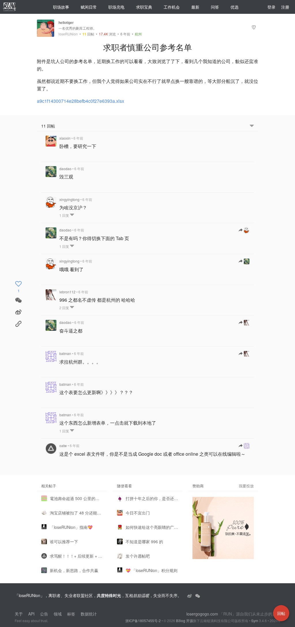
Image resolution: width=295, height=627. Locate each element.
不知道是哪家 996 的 (144, 541)
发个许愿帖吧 (138, 556)
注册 (285, 7)
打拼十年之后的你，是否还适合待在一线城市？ (152, 498)
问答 (215, 7)
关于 (19, 614)
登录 (271, 7)
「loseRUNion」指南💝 (71, 527)
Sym (254, 620)
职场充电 (116, 7)
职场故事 (61, 7)
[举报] (254, 28)
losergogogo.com (202, 614)
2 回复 (64, 307)
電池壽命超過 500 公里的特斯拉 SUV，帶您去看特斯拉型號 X (76, 498)
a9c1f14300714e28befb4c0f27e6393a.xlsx (80, 101)
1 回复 (64, 215)
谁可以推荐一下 (64, 541)
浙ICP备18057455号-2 (143, 620)
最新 (195, 7)
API (31, 614)
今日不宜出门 (138, 513)
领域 (58, 614)
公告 (44, 614)
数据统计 (89, 614)
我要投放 (246, 486)
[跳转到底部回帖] (252, 126)
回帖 (88, 33)
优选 (234, 7)
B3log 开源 (184, 620)
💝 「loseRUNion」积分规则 (151, 570)
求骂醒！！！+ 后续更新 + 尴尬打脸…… (76, 556)
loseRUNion (68, 34)
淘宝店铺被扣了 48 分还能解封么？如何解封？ (76, 513)
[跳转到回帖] (244, 230)
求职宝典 (144, 7)
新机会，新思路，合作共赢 (74, 570)
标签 (71, 614)
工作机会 (172, 7)
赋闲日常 (89, 7)
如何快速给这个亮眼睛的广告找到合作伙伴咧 (152, 527)
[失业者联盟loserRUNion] (190, 595)
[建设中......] (197, 595)
